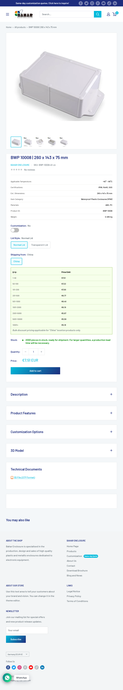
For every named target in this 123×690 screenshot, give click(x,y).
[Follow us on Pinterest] (98, 3)
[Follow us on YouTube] (103, 3)
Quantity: (15, 351)
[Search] (97, 14)
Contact (71, 565)
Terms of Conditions (77, 601)
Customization (15, 230)
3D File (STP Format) (24, 477)
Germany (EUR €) (15, 654)
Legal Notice (73, 591)
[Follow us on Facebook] (81, 3)
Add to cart (35, 370)
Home (9, 27)
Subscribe (15, 639)
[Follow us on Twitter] (86, 3)
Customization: (21, 225)
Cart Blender (25, 680)
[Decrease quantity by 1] (25, 352)
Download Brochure (77, 570)
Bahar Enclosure (20, 165)
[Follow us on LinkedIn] (115, 3)
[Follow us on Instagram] (92, 3)
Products (71, 551)
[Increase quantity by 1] (41, 352)
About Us (71, 560)
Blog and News (74, 575)
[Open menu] (7, 14)
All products (20, 27)
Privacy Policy (74, 596)
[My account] (108, 14)
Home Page (73, 546)
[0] (114, 14)
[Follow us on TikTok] (109, 3)
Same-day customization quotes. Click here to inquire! (42, 3)
